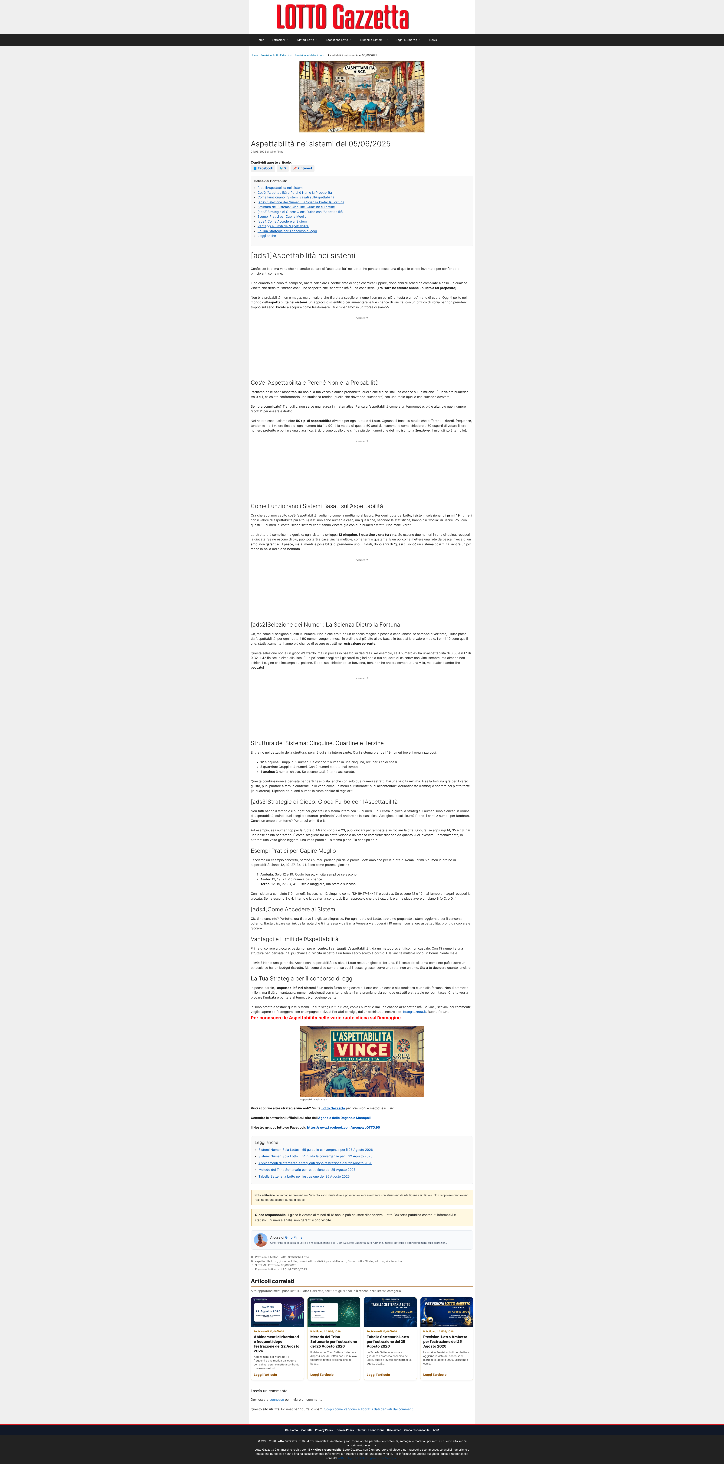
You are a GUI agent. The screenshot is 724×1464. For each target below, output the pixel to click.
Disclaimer (394, 1430)
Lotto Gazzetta (430, 17)
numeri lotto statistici (311, 1261)
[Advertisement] (362, 346)
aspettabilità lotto (266, 1261)
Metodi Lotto (305, 40)
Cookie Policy (345, 1430)
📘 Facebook (263, 168)
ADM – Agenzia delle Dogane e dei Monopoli (367, 1458)
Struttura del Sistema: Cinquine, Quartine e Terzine (296, 207)
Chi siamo (291, 1430)
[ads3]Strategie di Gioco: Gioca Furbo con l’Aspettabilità (300, 212)
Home (260, 40)
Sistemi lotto (356, 1261)
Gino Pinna (293, 1237)
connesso (276, 1399)
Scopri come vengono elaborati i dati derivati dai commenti (368, 1409)
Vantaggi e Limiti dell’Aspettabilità (283, 226)
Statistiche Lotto (337, 40)
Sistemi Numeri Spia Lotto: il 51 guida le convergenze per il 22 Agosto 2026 (315, 1156)
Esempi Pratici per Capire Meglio (282, 216)
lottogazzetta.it (414, 1012)
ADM (436, 1430)
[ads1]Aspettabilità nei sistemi (281, 188)
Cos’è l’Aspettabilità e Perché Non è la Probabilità (295, 192)
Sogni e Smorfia (406, 40)
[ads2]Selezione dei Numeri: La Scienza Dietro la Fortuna (301, 202)
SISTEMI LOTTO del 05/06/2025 (275, 1265)
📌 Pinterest (302, 168)
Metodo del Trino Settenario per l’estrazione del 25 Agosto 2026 (307, 1170)
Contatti (306, 1430)
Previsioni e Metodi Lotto (310, 55)
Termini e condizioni (370, 1430)
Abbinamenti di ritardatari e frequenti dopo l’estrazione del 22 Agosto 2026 (315, 1163)
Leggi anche (267, 236)
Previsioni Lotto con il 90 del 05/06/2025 (281, 1269)
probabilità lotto (336, 1261)
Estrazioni (278, 40)
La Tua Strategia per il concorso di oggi (287, 231)
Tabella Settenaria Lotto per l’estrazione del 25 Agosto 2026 (304, 1176)
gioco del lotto (288, 1261)
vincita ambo (394, 1261)
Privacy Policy (324, 1430)
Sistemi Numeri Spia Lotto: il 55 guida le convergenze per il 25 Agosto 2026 (315, 1150)
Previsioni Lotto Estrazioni (276, 55)
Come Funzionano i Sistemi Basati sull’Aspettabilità (296, 197)
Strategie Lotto (374, 1261)
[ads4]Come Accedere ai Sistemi (283, 221)
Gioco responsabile (416, 1430)
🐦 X (282, 168)
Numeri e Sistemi (371, 40)
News (433, 40)
